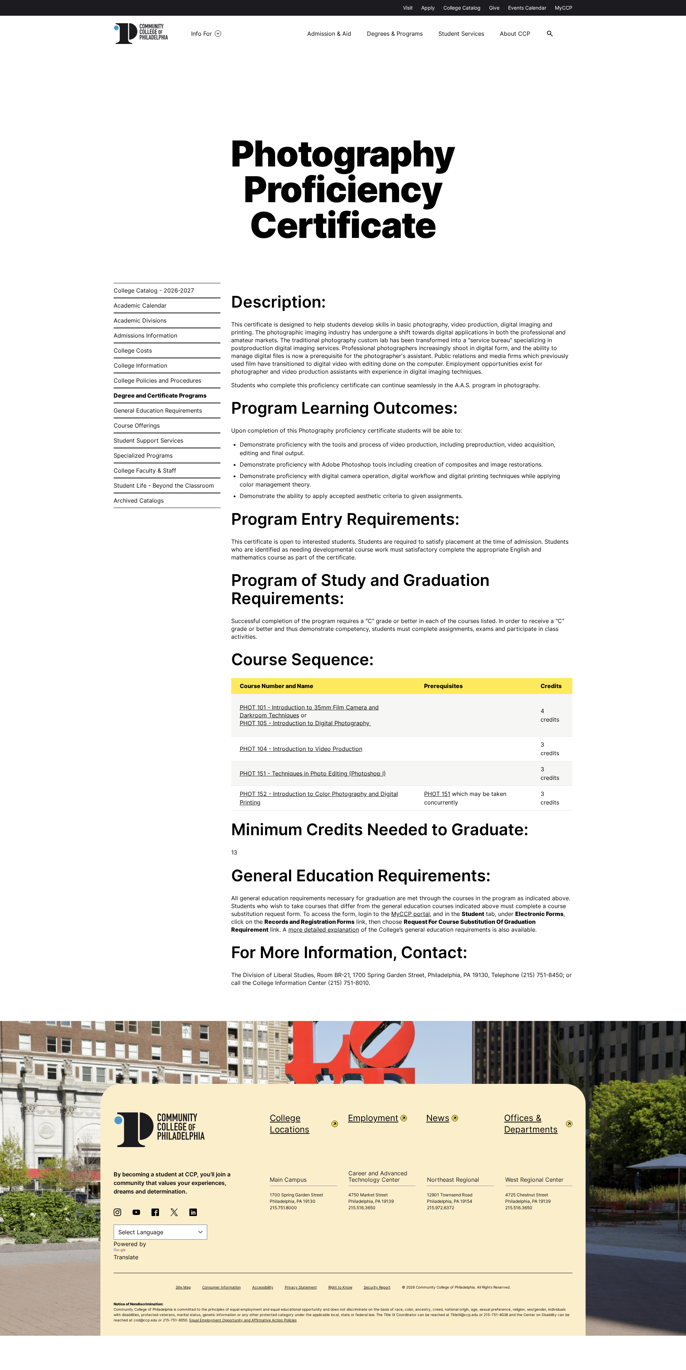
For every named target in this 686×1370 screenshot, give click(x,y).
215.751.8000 (283, 1207)
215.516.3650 (362, 1207)
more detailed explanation (323, 929)
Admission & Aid (329, 33)
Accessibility (262, 1287)
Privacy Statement (301, 1287)
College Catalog (462, 8)
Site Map (183, 1287)
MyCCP (563, 8)
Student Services (461, 33)
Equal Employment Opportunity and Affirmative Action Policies (243, 1320)
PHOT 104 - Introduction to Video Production (301, 748)
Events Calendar (527, 8)
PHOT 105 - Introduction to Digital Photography (304, 723)
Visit (408, 8)
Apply (428, 8)
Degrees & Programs (395, 33)
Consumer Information (221, 1287)
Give (494, 8)
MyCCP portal (410, 913)
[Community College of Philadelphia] (141, 33)
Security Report (377, 1287)
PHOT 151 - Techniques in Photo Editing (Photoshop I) (313, 773)
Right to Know (340, 1287)
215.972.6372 (440, 1207)
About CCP (515, 33)
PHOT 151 (437, 793)
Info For (201, 33)
